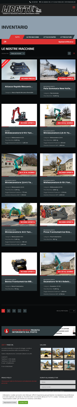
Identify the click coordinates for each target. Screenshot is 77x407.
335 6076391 (35, 2)
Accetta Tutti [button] (23, 402)
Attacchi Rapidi (50, 37)
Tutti (17, 37)
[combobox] (17, 53)
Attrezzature (66, 37)
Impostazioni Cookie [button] (10, 402)
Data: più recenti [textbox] (16, 53)
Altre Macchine (32, 37)
